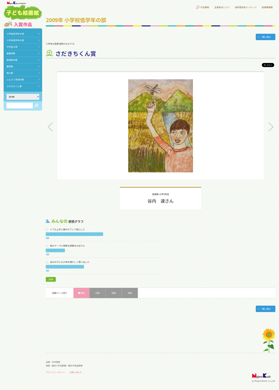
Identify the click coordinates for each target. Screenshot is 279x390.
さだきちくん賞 (14, 86)
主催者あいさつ (222, 7)
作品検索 (204, 7)
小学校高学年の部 (15, 40)
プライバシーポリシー (56, 372)
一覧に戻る (265, 36)
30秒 (130, 292)
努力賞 (10, 72)
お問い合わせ (75, 372)
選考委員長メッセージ (246, 7)
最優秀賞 (11, 53)
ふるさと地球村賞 (15, 79)
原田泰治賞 (12, 59)
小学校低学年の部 (15, 33)
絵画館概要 (267, 7)
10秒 (97, 292)
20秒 (113, 292)
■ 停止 (81, 292)
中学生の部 (12, 46)
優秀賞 (10, 66)
